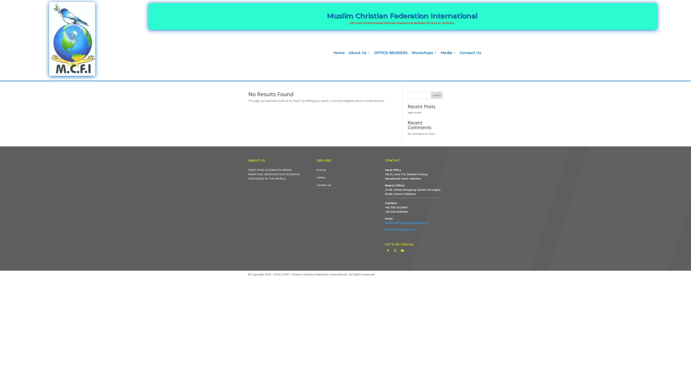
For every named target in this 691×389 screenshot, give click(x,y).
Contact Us (470, 53)
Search (437, 95)
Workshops (422, 53)
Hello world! (414, 112)
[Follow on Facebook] (388, 250)
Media (446, 53)
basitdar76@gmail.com (400, 229)
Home (339, 53)
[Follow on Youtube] (402, 250)
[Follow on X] (395, 250)
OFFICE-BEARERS (391, 53)
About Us (358, 53)
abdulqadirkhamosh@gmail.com (407, 222)
